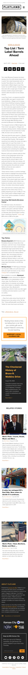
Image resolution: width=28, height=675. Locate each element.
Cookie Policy (19, 667)
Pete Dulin (14, 63)
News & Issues (14, 44)
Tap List (16, 312)
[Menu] (24, 7)
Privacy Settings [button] (5, 667)
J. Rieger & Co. (9, 312)
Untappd (4, 272)
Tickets (20, 214)
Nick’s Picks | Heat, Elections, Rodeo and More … (13, 544)
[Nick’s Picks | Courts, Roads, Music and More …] (14, 424)
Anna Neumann (7, 496)
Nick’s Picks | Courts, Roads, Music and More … (13, 437)
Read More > (5, 460)
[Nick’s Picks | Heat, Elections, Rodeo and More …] (14, 532)
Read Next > (8, 398)
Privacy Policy (12, 667)
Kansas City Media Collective (9, 606)
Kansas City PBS (12, 588)
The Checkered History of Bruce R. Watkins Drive (13, 371)
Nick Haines (7, 441)
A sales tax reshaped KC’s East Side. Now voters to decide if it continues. (12, 492)
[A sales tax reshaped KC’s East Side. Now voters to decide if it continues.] (14, 478)
